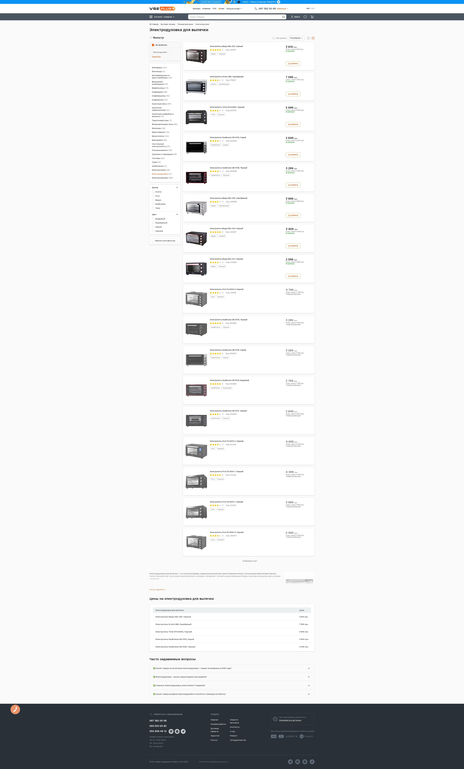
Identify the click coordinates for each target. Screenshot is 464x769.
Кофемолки (157, 100)
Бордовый (160, 219)
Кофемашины (159, 96)
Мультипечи (158, 136)
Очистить (156, 56)
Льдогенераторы (160, 120)
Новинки (206, 8)
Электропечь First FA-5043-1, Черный (226, 502)
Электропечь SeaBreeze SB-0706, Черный (228, 168)
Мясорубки (157, 140)
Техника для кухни (185, 24)
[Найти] (283, 16)
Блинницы (157, 71)
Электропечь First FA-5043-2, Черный (226, 441)
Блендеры (157, 67)
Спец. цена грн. (295, 49)
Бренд (155, 187)
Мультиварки (158, 132)
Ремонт (233, 736)
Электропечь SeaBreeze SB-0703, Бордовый (229, 380)
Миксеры (156, 128)
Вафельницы (158, 88)
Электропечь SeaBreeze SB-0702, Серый (228, 137)
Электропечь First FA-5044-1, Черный (226, 471)
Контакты (234, 727)
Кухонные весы (159, 104)
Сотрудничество (238, 740)
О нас (232, 731)
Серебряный (161, 223)
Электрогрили (159, 170)
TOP (214, 8)
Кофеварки (157, 92)
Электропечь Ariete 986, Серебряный (226, 77)
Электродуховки (160, 52)
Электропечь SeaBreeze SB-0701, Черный (228, 411)
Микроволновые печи (162, 124)
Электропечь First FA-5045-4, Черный (226, 532)
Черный (159, 231)
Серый (158, 227)
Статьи (214, 740)
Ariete (158, 192)
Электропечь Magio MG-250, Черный (226, 46)
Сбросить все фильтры (165, 241)
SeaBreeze (160, 204)
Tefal (157, 208)
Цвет (154, 214)
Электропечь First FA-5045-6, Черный (226, 289)
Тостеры (156, 158)
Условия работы (218, 724)
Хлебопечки (157, 166)
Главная (155, 24)
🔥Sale (221, 8)
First (157, 196)
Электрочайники (160, 178)
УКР (308, 8)
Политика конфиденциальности (213, 762)
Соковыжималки (160, 150)
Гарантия (215, 736)
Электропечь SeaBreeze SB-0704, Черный (228, 320)
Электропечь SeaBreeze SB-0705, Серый (228, 350)
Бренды (196, 8)
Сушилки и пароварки (162, 154)
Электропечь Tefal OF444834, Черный (227, 107)
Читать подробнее (156, 589)
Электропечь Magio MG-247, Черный (226, 259)
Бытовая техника (168, 24)
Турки (155, 162)
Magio (158, 200)
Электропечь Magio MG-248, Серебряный (228, 198)
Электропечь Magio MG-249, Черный (226, 228)
